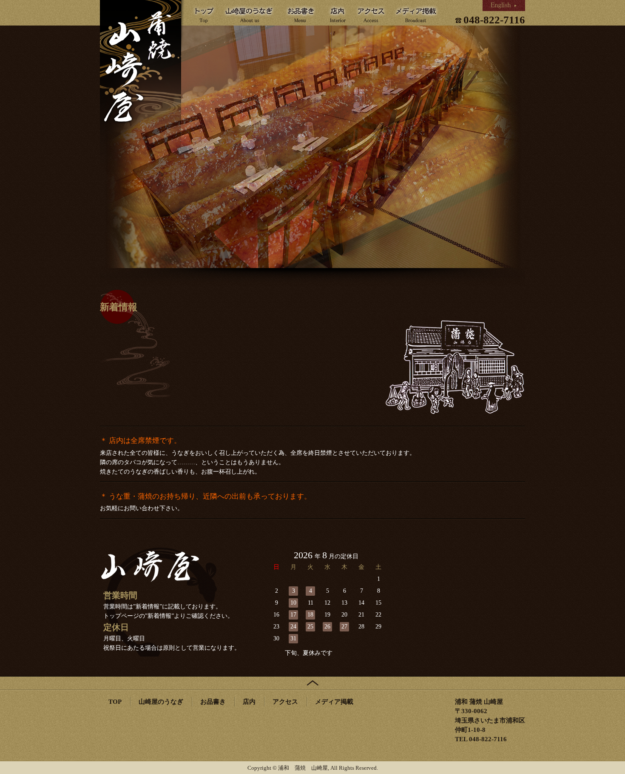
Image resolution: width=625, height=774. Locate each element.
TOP (115, 701)
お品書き (213, 701)
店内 (249, 701)
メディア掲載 (334, 701)
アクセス (285, 701)
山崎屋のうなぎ (161, 701)
